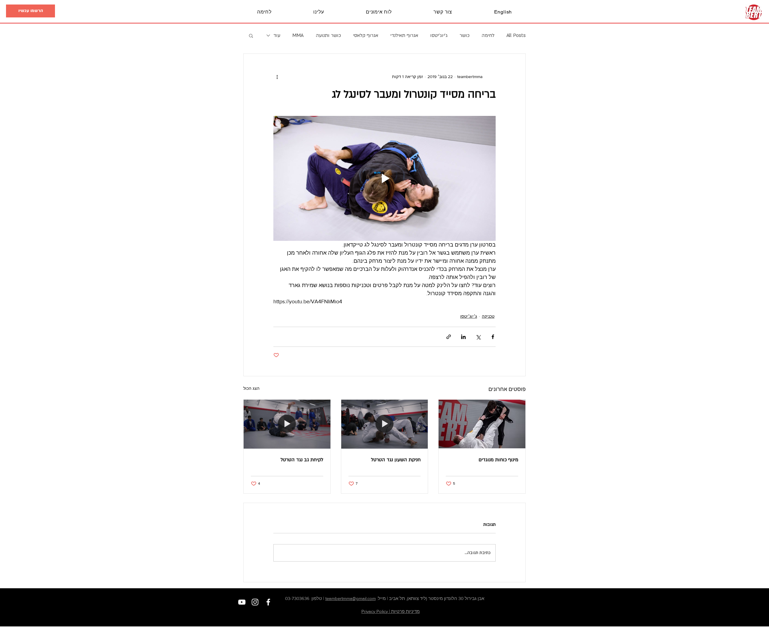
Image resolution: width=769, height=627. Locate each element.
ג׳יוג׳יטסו (439, 35)
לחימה (488, 35)
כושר (465, 35)
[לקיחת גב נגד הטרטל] (287, 424)
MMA (298, 35)
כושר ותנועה (328, 35)
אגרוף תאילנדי (404, 35)
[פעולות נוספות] (277, 76)
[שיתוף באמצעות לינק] (448, 337)
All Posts (516, 35)
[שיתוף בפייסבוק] (493, 337)
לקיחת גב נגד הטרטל (302, 459)
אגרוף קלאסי (365, 35)
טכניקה (488, 316)
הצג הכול (251, 388)
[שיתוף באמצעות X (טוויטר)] (478, 337)
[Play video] (384, 178)
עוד (276, 35)
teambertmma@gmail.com (350, 598)
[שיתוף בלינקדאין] (463, 337)
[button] (30, 11)
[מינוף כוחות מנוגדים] (482, 424)
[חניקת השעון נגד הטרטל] (384, 424)
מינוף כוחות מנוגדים (498, 459)
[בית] (754, 12)
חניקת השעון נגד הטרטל (396, 459)
